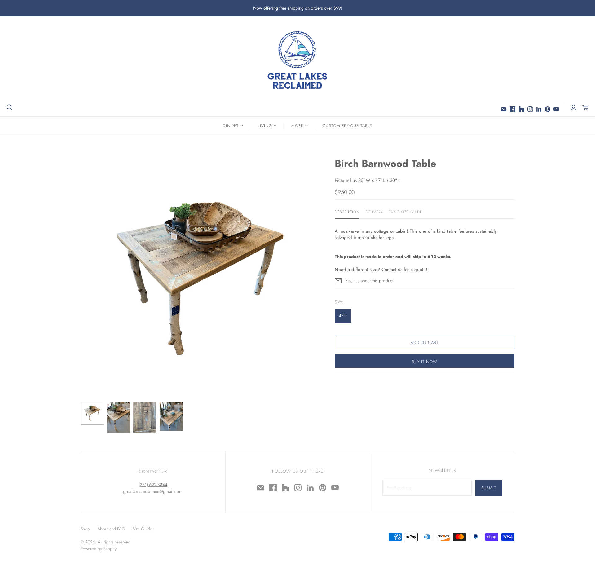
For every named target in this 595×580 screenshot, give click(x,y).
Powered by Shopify (99, 549)
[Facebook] (512, 109)
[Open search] (10, 107)
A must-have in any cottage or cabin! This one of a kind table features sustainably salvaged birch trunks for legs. (416, 234)
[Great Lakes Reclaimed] (297, 60)
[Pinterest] (547, 109)
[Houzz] (521, 109)
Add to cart (425, 342)
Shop (85, 529)
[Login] (573, 107)
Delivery (374, 212)
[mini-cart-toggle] (585, 107)
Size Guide (142, 529)
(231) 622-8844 (153, 484)
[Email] (503, 109)
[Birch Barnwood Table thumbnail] (92, 413)
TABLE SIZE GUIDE (405, 212)
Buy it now (424, 362)
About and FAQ (111, 529)
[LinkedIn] (539, 109)
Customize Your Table (347, 126)
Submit (488, 488)
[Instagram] (530, 109)
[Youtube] (556, 109)
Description (347, 212)
